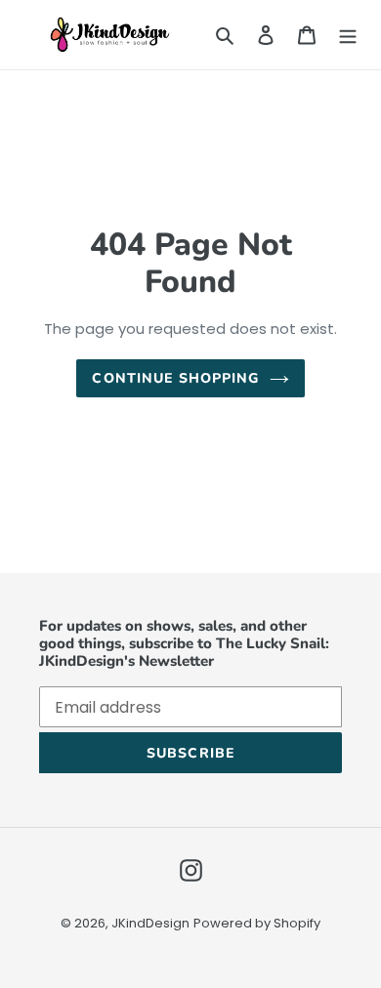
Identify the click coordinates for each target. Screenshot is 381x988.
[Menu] (347, 34)
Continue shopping (175, 378)
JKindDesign (150, 923)
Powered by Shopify (256, 923)
